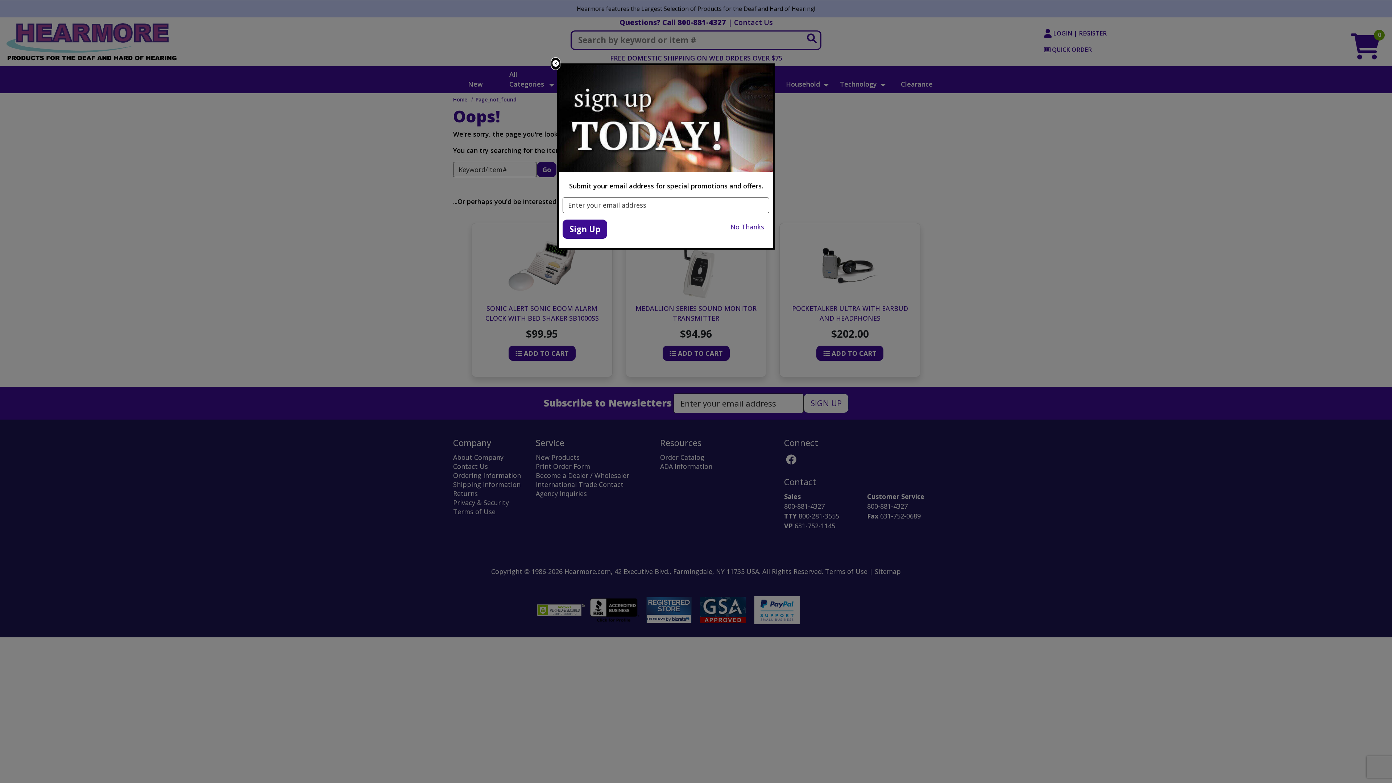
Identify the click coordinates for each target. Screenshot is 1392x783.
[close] (556, 63)
